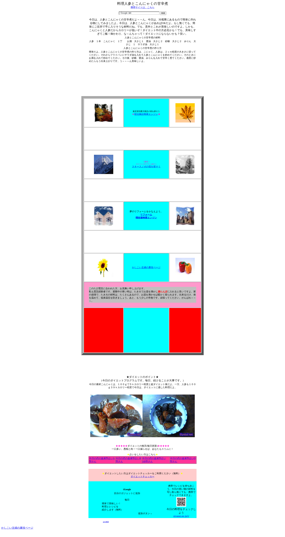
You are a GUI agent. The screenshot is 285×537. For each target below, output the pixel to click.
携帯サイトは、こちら (142, 7)
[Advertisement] (142, 73)
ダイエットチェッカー (142, 476)
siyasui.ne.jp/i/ (181, 515)
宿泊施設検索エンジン (146, 114)
